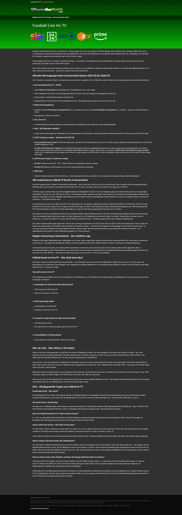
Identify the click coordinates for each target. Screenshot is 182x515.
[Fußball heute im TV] (46, 12)
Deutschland (49, 2)
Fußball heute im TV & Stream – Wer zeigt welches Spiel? (50, 17)
